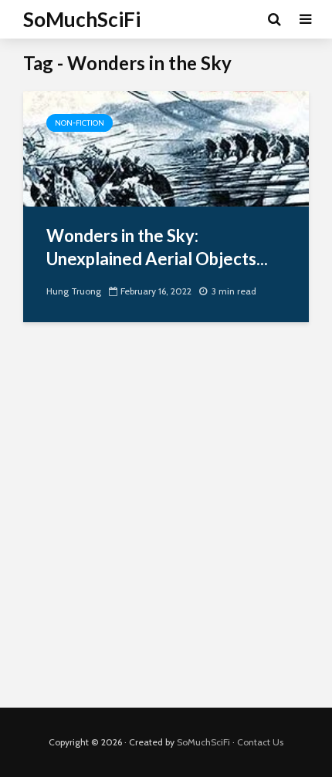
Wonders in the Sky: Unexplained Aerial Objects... (157, 247)
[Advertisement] (166, 526)
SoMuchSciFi (82, 19)
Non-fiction (79, 123)
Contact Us (260, 742)
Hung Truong (73, 291)
